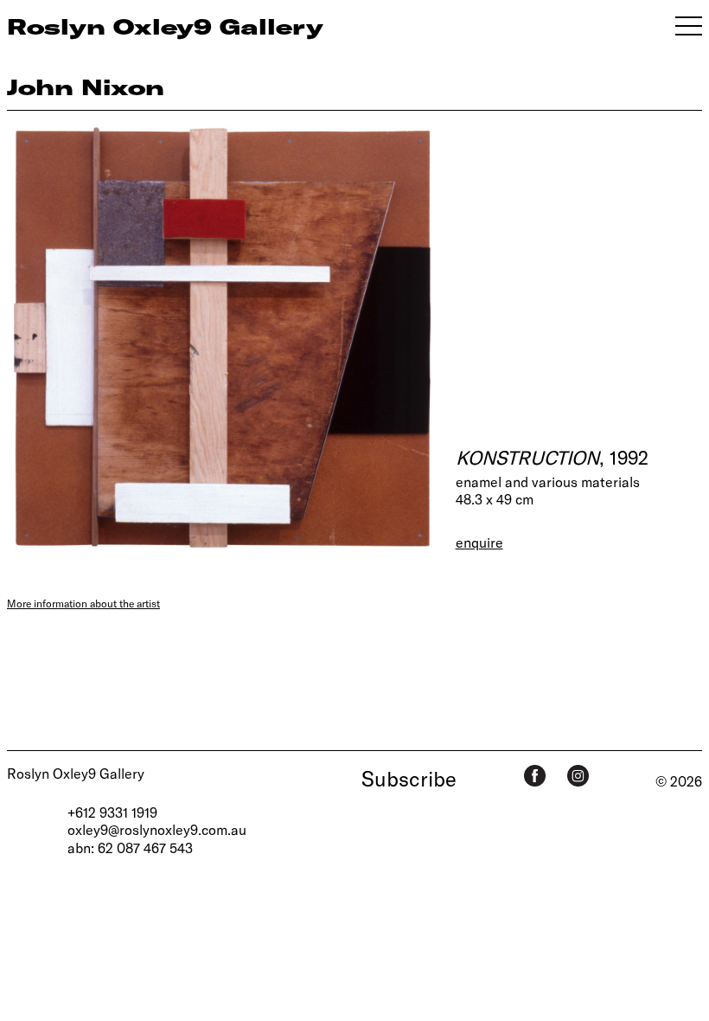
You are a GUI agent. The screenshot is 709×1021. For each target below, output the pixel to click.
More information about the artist (83, 603)
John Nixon (85, 87)
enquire (479, 542)
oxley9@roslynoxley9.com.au (156, 829)
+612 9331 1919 (112, 812)
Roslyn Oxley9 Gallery (75, 773)
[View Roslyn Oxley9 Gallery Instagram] (578, 776)
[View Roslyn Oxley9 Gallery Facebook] (535, 776)
